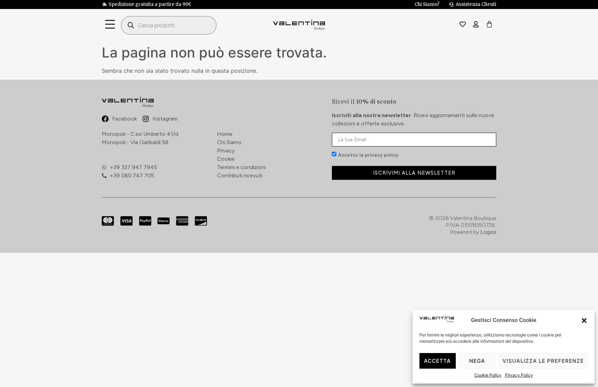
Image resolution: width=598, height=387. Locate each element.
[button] (584, 320)
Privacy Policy (519, 375)
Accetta (437, 361)
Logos (488, 232)
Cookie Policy (487, 375)
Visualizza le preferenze (543, 361)
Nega (477, 361)
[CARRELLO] (489, 25)
